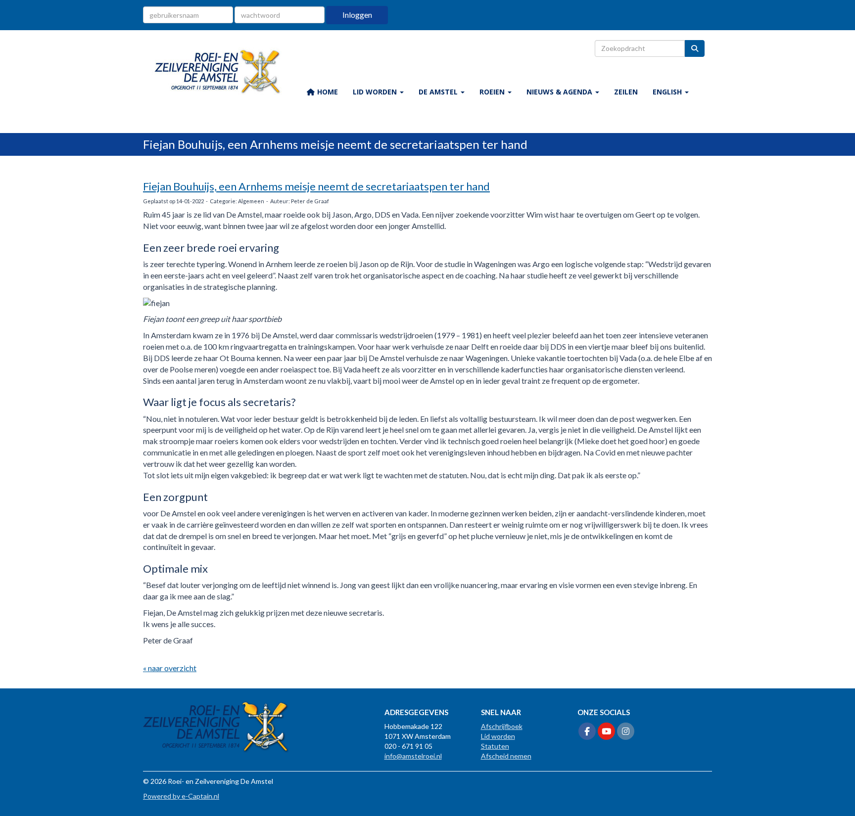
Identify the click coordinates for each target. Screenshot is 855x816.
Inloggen (357, 14)
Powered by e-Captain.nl (181, 796)
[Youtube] (606, 731)
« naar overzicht (169, 668)
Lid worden (498, 736)
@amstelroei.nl (413, 756)
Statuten (495, 746)
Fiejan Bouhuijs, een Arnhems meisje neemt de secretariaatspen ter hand (316, 186)
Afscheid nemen (506, 756)
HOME (326, 91)
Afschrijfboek (501, 726)
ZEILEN (626, 91)
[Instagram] (625, 731)
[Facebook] (587, 731)
